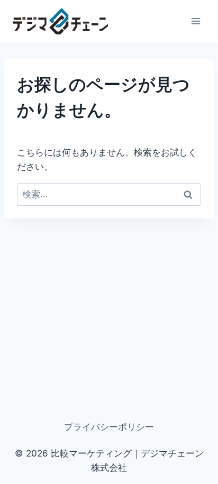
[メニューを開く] (195, 21)
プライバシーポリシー (109, 427)
